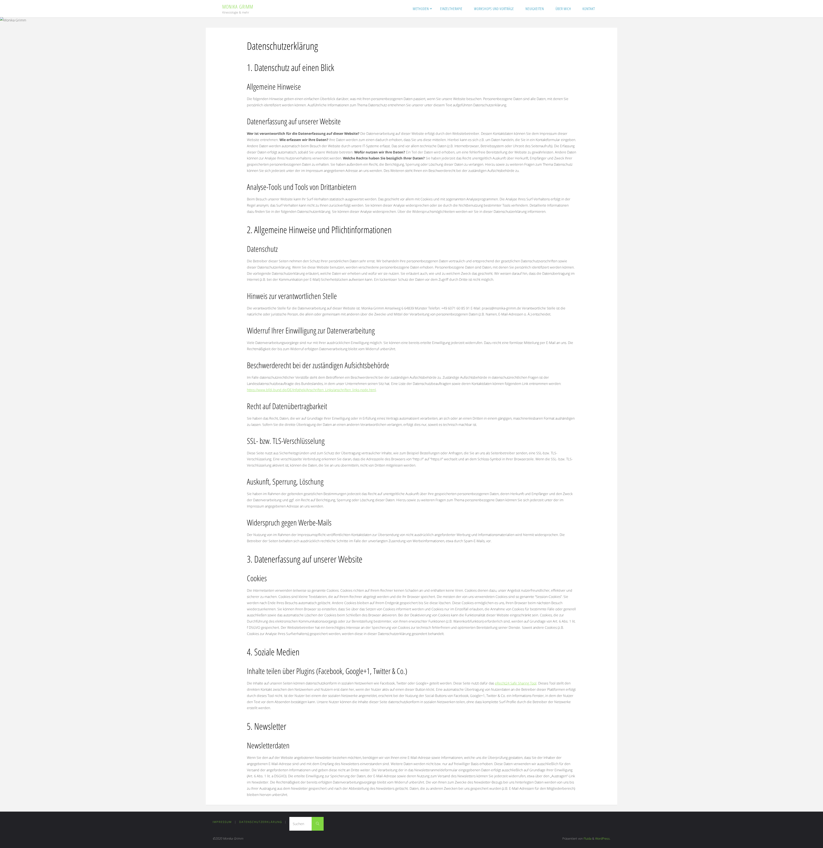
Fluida (587, 838)
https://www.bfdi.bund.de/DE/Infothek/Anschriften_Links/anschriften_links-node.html (311, 389)
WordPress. (602, 838)
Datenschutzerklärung (260, 822)
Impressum (222, 822)
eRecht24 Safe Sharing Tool (515, 683)
